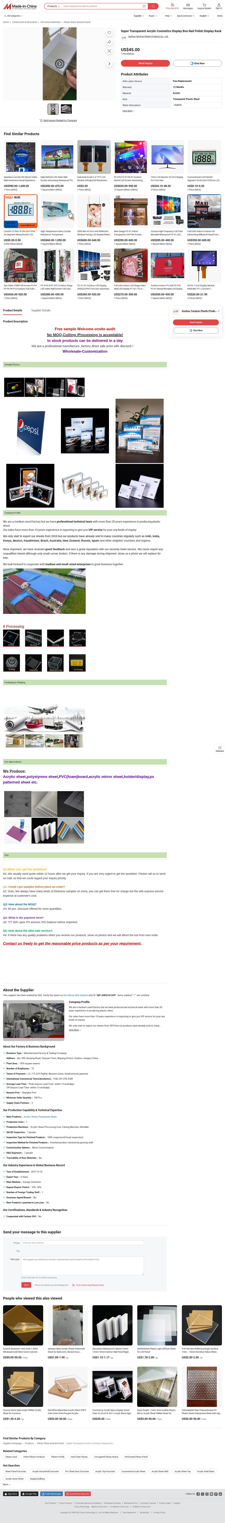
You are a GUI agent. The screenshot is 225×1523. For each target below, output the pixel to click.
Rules (220, 15)
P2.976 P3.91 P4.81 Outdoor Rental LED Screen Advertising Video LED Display (128, 179)
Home (6, 22)
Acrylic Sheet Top (183, 1471)
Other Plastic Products (34, 1456)
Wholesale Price (130, 1503)
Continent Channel (148, 1503)
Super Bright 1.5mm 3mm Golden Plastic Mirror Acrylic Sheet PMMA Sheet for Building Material (156, 1413)
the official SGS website (76, 995)
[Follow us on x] (202, 1493)
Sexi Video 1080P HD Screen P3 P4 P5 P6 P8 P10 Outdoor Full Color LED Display (20, 287)
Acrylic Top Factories (105, 1471)
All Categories (13, 15)
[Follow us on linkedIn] (220, 1493)
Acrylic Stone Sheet (15, 1478)
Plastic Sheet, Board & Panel (77, 22)
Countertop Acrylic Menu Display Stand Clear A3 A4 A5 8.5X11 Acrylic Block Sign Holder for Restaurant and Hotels (111, 1413)
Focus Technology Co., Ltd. (91, 1512)
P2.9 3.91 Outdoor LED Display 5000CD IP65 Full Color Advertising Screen (93, 287)
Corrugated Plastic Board (106, 1456)
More (5, 1484)
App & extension (184, 15)
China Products (65, 1503)
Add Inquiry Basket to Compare (60, 120)
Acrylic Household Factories (45, 1471)
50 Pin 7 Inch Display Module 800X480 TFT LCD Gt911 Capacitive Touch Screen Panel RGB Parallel (201, 287)
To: (18, 1251)
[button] (144, 6)
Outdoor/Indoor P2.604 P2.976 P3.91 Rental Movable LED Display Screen (167, 287)
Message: (15, 1259)
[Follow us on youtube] (211, 1493)
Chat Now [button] (199, 63)
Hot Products (50, 1503)
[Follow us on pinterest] (216, 1493)
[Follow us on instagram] (207, 1493)
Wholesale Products (112, 1503)
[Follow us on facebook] (198, 1493)
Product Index (165, 1503)
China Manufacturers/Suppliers (88, 1503)
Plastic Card (11, 1456)
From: (17, 1242)
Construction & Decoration (24, 22)
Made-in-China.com (99, 1506)
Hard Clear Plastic (79, 1456)
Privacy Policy (159, 1512)
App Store (11, 1493)
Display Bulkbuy (37, 1478)
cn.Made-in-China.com (141, 1506)
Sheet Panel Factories (16, 1471)
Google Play (29, 1493)
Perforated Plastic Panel (136, 1456)
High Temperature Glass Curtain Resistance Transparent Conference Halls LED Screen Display (56, 233)
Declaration (144, 1512)
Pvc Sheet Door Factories (77, 1471)
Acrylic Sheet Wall (160, 1471)
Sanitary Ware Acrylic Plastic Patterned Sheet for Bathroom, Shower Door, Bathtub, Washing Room (66, 1352)
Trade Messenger (51, 1493)
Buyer (151, 15)
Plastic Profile (57, 1456)
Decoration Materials (50, 22)
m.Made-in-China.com (120, 1506)
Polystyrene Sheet (47, 1116)
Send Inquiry (145, 63)
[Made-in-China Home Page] (19, 6)
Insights (177, 1503)
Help (167, 15)
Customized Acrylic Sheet (133, 1471)
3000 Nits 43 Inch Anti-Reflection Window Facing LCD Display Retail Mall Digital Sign (93, 233)
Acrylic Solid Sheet (205, 1471)
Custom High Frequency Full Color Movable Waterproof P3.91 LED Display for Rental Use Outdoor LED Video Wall (167, 233)
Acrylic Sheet (30, 1116)
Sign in (219, 8)
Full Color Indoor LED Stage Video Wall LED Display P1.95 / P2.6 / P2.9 (130, 287)
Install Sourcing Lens (79, 1493)
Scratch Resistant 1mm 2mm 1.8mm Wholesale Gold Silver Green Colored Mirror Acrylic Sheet (20, 1352)
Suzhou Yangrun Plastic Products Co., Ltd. (148, 36)
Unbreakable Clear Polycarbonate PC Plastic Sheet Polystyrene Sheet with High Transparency (201, 1413)
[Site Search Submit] (153, 6)
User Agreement (129, 1512)
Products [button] (52, 6)
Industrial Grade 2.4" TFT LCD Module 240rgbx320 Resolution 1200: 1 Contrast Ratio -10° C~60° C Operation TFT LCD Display (93, 179)
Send (26, 1284)
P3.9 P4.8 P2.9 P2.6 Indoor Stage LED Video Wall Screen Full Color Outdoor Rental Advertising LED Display (56, 287)
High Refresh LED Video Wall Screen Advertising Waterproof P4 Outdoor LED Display (57, 179)
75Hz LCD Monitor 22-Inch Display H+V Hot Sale (167, 179)
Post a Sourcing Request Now (88, 1285)
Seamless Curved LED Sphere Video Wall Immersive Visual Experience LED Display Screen (20, 179)
